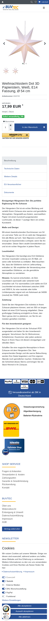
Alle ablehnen (24, 617)
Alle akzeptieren (24, 606)
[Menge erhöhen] (10, 125)
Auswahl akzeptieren (24, 611)
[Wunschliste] (36, 2)
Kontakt (5, 487)
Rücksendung (9, 484)
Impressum (7, 519)
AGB (4, 522)
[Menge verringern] (10, 129)
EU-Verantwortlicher (12, 184)
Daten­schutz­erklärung (13, 571)
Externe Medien (13, 585)
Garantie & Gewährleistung (15, 481)
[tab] (24, 161)
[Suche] (32, 2)
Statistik (9, 581)
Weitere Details (10, 176)
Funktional (10, 596)
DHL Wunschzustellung (16, 589)
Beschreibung (10, 160)
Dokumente (9, 192)
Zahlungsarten (9, 478)
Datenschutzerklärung (12, 515)
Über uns (6, 506)
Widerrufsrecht (9, 509)
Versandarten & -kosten (13, 474)
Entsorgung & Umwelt (12, 512)
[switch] (6, 617)
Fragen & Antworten (11, 471)
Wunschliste (9, 122)
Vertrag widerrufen (12, 529)
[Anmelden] (3, 2)
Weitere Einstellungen (11, 600)
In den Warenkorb (30, 127)
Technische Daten (11, 168)
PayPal (9, 592)
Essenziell (10, 577)
